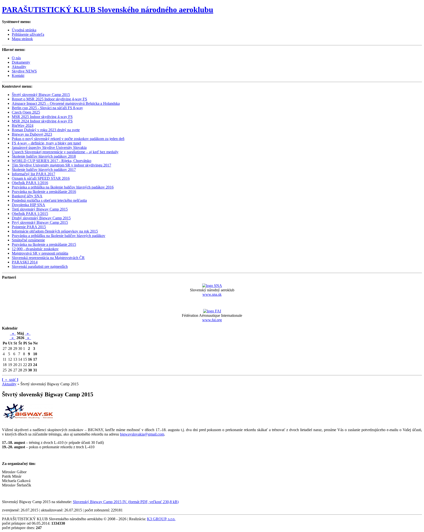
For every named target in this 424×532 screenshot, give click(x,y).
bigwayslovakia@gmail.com (142, 434)
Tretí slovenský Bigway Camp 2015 (40, 209)
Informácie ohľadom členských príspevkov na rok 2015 (55, 231)
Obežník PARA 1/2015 (30, 214)
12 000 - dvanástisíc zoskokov (35, 249)
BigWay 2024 (22, 125)
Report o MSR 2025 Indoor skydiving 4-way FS (49, 99)
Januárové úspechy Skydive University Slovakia (49, 147)
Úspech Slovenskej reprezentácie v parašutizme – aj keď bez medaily (65, 152)
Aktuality (19, 67)
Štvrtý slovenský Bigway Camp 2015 (41, 95)
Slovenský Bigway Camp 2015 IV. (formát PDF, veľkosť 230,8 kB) (126, 502)
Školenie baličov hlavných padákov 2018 (44, 156)
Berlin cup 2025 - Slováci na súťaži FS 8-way (47, 108)
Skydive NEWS (24, 71)
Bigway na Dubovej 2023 (32, 134)
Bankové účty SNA (27, 196)
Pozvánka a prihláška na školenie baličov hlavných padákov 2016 (63, 187)
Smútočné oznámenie (28, 240)
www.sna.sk (212, 294)
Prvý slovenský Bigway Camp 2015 (40, 222)
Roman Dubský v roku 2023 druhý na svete (46, 130)
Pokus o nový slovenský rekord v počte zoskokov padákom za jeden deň (68, 139)
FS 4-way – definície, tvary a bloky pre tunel (46, 143)
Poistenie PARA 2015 (29, 227)
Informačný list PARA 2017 (33, 174)
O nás (16, 58)
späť (10, 380)
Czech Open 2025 (26, 112)
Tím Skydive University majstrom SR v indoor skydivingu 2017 (61, 165)
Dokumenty (21, 62)
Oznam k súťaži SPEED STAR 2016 (41, 178)
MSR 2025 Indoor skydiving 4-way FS (42, 117)
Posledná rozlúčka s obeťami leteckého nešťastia (49, 200)
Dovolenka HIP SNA (28, 205)
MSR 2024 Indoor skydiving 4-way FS (42, 121)
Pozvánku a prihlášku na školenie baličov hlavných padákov (58, 236)
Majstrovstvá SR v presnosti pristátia (40, 253)
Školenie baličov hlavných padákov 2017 (44, 169)
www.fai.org (212, 320)
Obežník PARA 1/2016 (30, 183)
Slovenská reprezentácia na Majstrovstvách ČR (48, 258)
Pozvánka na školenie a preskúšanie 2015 (44, 244)
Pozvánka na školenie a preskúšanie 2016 (44, 191)
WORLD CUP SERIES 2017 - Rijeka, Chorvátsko (51, 161)
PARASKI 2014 (25, 262)
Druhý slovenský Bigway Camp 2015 (41, 218)
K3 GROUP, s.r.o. (161, 519)
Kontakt (18, 75)
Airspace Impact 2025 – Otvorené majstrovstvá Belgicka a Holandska (66, 103)
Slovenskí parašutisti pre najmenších (40, 266)
